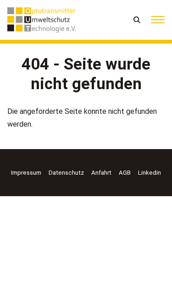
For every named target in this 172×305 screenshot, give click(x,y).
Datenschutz (66, 172)
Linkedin (149, 172)
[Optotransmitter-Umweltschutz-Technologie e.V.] (41, 19)
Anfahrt (101, 172)
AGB (125, 172)
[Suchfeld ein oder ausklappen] (137, 20)
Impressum (26, 172)
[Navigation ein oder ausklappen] (158, 20)
